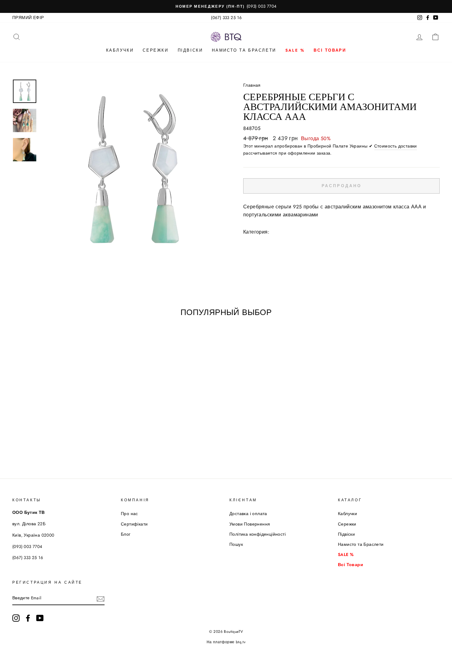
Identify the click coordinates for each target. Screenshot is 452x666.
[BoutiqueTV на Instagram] (16, 618)
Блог (126, 534)
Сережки (155, 50)
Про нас (129, 513)
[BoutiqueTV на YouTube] (40, 618)
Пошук (236, 544)
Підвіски (190, 50)
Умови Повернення (249, 524)
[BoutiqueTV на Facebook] (28, 618)
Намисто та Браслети (244, 50)
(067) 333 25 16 (226, 17)
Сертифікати (134, 524)
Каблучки (120, 50)
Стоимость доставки (395, 146)
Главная (252, 85)
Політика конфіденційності (257, 534)
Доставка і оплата (248, 513)
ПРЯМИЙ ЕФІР (28, 17)
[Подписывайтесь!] (101, 598)
